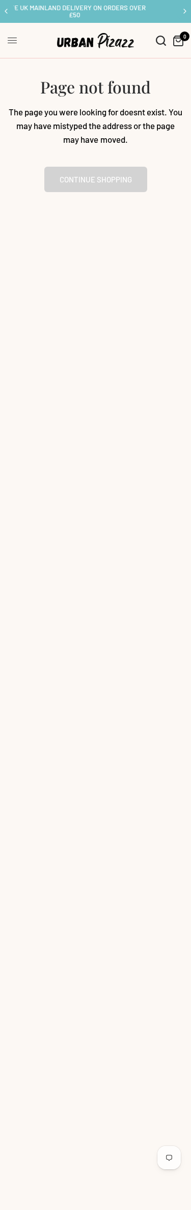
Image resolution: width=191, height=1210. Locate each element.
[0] (176, 40)
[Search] (161, 40)
